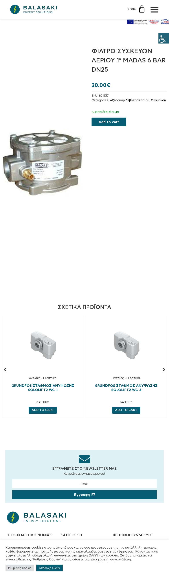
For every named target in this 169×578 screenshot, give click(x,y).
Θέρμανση (158, 100)
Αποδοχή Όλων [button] (49, 568)
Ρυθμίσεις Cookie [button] (19, 568)
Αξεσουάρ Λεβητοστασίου (129, 100)
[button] (4, 369)
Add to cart (109, 122)
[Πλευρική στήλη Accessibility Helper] (163, 38)
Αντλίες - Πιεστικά (43, 378)
